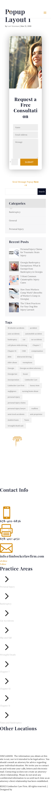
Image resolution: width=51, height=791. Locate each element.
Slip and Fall (6, 637)
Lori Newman (13, 26)
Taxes (26, 420)
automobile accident (33, 334)
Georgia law (12, 374)
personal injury (14, 397)
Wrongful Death (8, 654)
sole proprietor (36, 414)
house (25, 374)
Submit (29, 162)
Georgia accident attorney (30, 368)
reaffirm (34, 408)
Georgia (11, 368)
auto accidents (13, 334)
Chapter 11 (5, 705)
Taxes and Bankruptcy (11, 722)
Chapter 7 (36, 345)
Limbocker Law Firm (16, 385)
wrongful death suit (15, 426)
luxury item (34, 385)
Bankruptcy (14, 212)
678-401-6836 (12, 3)
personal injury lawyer (17, 408)
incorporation (13, 380)
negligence (12, 391)
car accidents (36, 339)
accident (33, 328)
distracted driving (24, 357)
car (24, 339)
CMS (24, 351)
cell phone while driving (17, 345)
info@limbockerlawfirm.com (22, 556)
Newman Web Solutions (24, 789)
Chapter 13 (12, 351)
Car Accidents (7, 620)
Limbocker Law (31, 380)
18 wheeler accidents (16, 328)
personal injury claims (17, 403)
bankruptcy (12, 339)
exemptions (27, 362)
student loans (13, 420)
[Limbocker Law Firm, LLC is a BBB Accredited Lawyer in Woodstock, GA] (25, 480)
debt (9, 357)
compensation (37, 351)
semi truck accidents (16, 414)
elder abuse (12, 362)
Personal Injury (16, 229)
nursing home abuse (30, 391)
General (13, 220)
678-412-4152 (10, 538)
